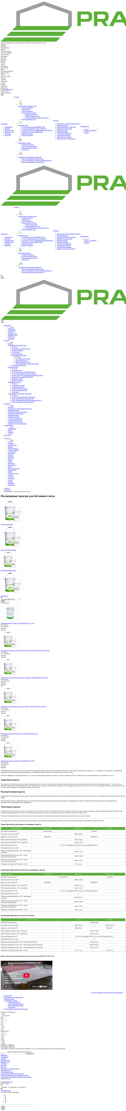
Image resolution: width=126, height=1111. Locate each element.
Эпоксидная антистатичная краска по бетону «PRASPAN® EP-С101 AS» (24, 706)
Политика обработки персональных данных (15, 1075)
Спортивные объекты (63, 135)
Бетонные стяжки (27, 133)
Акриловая (25, 149)
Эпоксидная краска (28, 144)
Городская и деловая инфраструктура (68, 123)
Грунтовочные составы (29, 113)
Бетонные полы (23, 125)
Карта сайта (8, 995)
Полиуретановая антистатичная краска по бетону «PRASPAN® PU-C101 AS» (25, 650)
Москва (10, 447)
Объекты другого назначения (66, 138)
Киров (10, 462)
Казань (10, 460)
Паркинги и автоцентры (64, 128)
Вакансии (8, 135)
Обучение (8, 133)
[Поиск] (2, 95)
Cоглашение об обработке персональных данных (16, 1077)
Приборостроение (62, 132)
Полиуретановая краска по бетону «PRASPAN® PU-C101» (19, 733)
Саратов (10, 477)
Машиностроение (62, 125)
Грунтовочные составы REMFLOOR (33, 127)
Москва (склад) (13, 448)
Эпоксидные (26, 109)
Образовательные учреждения (66, 127)
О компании (8, 127)
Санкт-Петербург (13, 450)
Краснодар (11, 463)
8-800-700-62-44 (7, 89)
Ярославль (11, 478)
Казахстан (11, 483)
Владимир (11, 453)
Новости (87, 131)
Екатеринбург (12, 445)
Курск (10, 467)
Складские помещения (64, 133)
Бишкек (10, 481)
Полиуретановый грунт (32, 116)
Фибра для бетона (27, 135)
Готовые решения (27, 108)
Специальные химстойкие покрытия (29, 157)
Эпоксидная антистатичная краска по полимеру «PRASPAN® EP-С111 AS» (25, 677)
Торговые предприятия (64, 137)
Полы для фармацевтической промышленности (37, 160)
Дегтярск (11, 443)
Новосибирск (12, 470)
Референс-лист (9, 132)
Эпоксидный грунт (31, 114)
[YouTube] (5, 1102)
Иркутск (10, 458)
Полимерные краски (24, 143)
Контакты (93, 130)
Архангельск (12, 452)
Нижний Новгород (14, 468)
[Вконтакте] (5, 1098)
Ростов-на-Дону (13, 473)
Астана (10, 480)
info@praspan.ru (6, 1090)
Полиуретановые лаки (29, 119)
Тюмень (10, 475)
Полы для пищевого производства (32, 159)
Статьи (86, 133)
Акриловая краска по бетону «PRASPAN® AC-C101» (18, 623)
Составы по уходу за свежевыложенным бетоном (37, 130)
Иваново (11, 457)
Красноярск (11, 465)
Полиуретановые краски (29, 148)
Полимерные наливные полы (27, 106)
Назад (12, 327)
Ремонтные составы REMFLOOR (32, 132)
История (7, 128)
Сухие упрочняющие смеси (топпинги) (34, 128)
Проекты (56, 120)
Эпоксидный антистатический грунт (37, 118)
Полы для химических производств (33, 162)
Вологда (10, 455)
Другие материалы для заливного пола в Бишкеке (107, 992)
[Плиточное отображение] (1, 601)
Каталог (16, 97)
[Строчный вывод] (3, 601)
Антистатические (27, 111)
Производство (9, 130)
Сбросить (11, 1045)
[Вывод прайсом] (4, 601)
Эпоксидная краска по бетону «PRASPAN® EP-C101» (18, 761)
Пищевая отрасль (62, 130)
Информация (85, 126)
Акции (86, 129)
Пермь (10, 472)
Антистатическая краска (29, 146)
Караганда (11, 485)
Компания (4, 124)
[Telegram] (5, 1100)
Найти (3, 1107)
